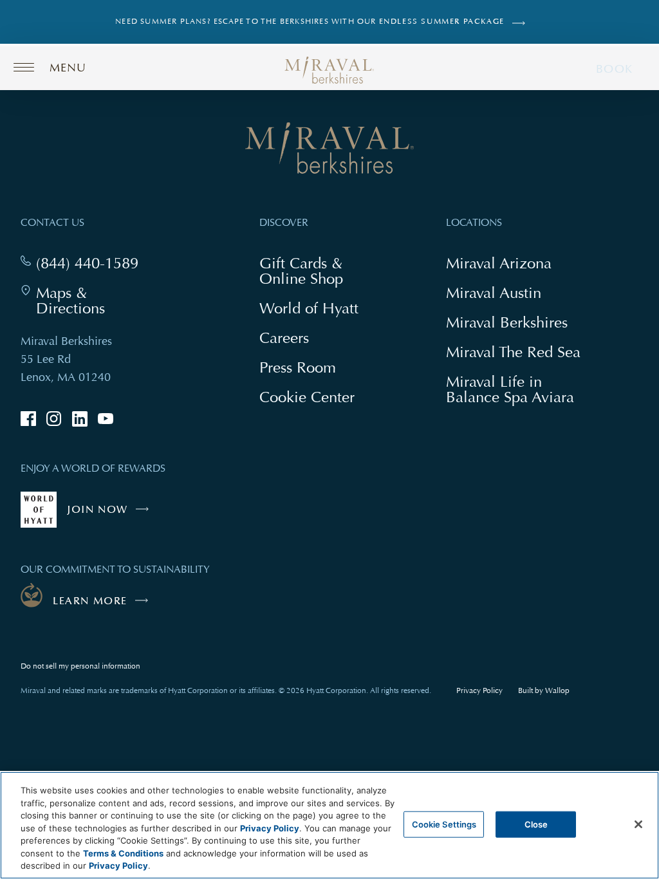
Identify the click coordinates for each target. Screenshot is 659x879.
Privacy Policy (479, 691)
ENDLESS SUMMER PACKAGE (442, 21)
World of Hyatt (308, 308)
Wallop (557, 691)
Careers (284, 337)
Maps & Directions (95, 300)
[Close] (638, 824)
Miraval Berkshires (507, 322)
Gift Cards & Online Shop (316, 272)
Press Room (297, 367)
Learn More (90, 601)
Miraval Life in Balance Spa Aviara (515, 390)
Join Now (111, 515)
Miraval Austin (493, 292)
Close (536, 824)
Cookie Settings (444, 824)
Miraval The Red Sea (513, 352)
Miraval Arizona (499, 263)
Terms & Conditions (123, 853)
